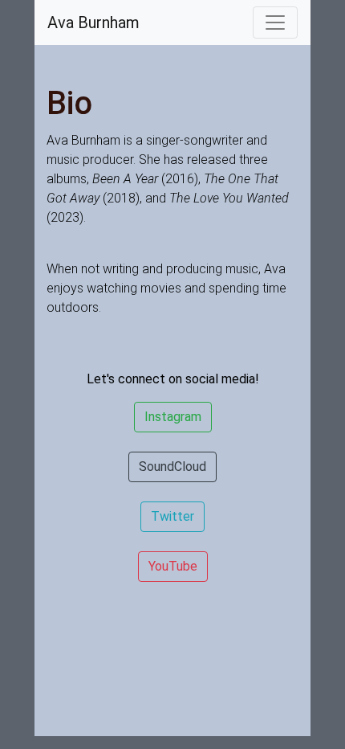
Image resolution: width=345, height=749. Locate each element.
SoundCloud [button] (172, 466)
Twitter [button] (172, 516)
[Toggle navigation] (275, 22)
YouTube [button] (172, 566)
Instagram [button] (172, 416)
